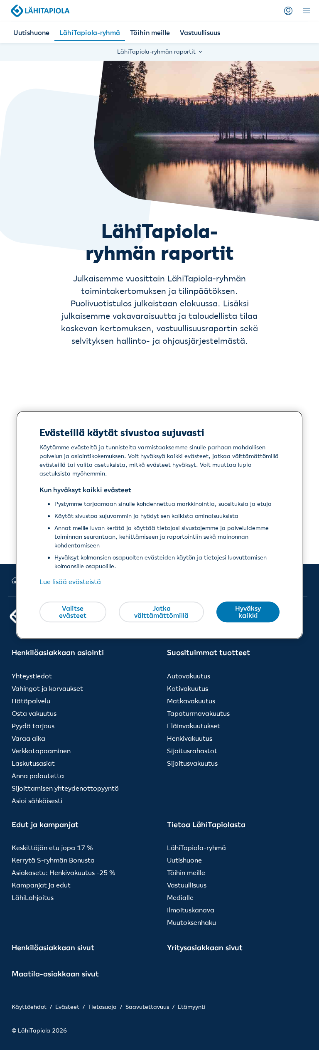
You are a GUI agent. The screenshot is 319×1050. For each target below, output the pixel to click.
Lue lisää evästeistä (70, 582)
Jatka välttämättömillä (161, 612)
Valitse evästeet (72, 612)
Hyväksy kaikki (248, 612)
